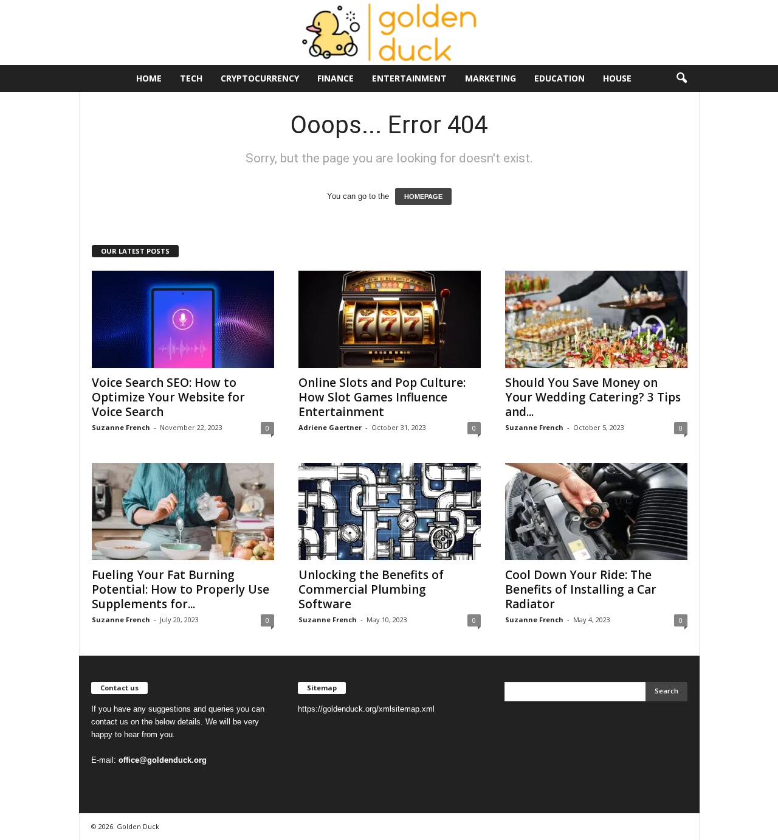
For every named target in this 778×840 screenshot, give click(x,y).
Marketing (490, 78)
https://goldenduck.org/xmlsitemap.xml (366, 708)
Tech (191, 78)
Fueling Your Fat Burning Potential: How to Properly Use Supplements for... (180, 589)
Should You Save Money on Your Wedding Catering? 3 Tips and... (593, 397)
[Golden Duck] (389, 32)
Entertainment (409, 78)
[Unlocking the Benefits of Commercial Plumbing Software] (389, 511)
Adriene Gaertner (330, 427)
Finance (335, 78)
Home (149, 78)
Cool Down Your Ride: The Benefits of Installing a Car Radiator (580, 589)
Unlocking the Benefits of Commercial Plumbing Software (371, 589)
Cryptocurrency (260, 78)
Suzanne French (121, 427)
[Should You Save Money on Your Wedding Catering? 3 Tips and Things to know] (596, 319)
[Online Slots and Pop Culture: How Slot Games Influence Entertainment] (389, 319)
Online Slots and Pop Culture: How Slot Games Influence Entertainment (382, 397)
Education (559, 78)
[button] (681, 78)
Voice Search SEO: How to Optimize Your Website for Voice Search (168, 397)
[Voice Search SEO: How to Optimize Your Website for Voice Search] (183, 319)
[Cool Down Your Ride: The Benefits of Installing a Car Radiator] (596, 511)
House (617, 78)
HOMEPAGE (423, 196)
